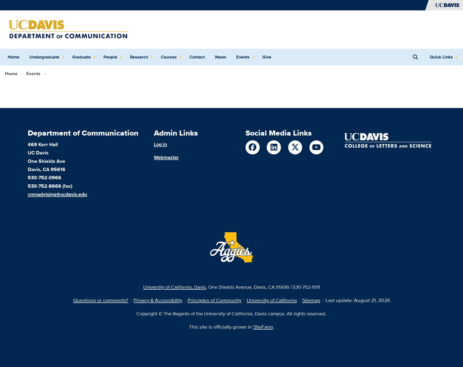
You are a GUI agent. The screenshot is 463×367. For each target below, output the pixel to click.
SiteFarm (263, 327)
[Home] (68, 29)
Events (243, 57)
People (110, 57)
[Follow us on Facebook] (252, 147)
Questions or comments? (100, 300)
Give (266, 57)
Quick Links (441, 57)
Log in (160, 144)
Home (13, 57)
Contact (197, 57)
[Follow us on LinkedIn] (274, 147)
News (220, 57)
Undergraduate (44, 57)
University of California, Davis (174, 286)
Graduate (81, 57)
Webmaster (166, 157)
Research (139, 57)
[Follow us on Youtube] (316, 147)
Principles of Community (214, 300)
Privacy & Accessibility (158, 300)
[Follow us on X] (295, 147)
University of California (272, 300)
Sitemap (311, 300)
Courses (169, 57)
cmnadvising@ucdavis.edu (57, 194)
